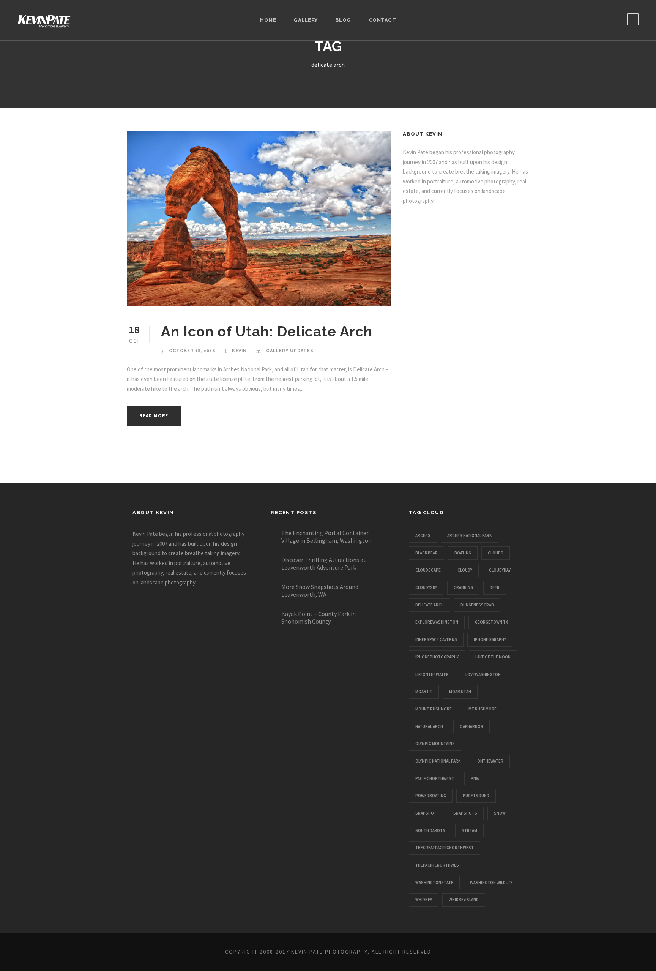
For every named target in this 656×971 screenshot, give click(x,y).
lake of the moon (493, 657)
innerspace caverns (436, 639)
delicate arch (429, 605)
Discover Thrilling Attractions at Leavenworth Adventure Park (323, 563)
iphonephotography (437, 657)
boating (462, 553)
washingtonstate (434, 882)
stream (469, 830)
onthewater (490, 761)
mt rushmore (482, 709)
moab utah (460, 691)
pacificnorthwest (434, 778)
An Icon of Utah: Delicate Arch (266, 331)
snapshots (465, 813)
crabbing (463, 587)
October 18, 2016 (192, 350)
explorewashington (436, 622)
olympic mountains (435, 743)
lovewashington (483, 674)
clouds (495, 553)
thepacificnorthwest (438, 865)
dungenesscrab (477, 605)
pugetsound (476, 795)
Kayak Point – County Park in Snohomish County (318, 617)
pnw (475, 778)
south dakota (430, 830)
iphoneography (490, 639)
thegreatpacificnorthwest (444, 847)
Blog (343, 20)
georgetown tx (491, 622)
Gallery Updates (290, 350)
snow (500, 813)
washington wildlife (491, 882)
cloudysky (426, 587)
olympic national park (437, 761)
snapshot (426, 813)
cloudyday (500, 570)
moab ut (423, 691)
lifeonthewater (432, 674)
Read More (153, 415)
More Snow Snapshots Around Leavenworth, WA (319, 590)
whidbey (423, 899)
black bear (426, 553)
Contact (382, 20)
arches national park (469, 535)
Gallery (305, 20)
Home (268, 20)
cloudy (464, 570)
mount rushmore (433, 709)
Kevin (239, 350)
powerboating (430, 795)
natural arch (429, 726)
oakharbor (471, 726)
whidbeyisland (464, 899)
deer (495, 587)
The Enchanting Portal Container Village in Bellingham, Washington (326, 536)
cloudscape (428, 570)
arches (422, 535)
